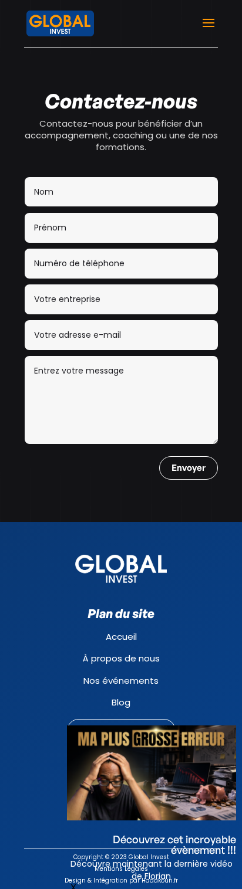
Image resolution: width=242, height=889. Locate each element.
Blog (121, 702)
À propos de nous (121, 658)
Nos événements (121, 680)
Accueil (121, 636)
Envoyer (189, 467)
